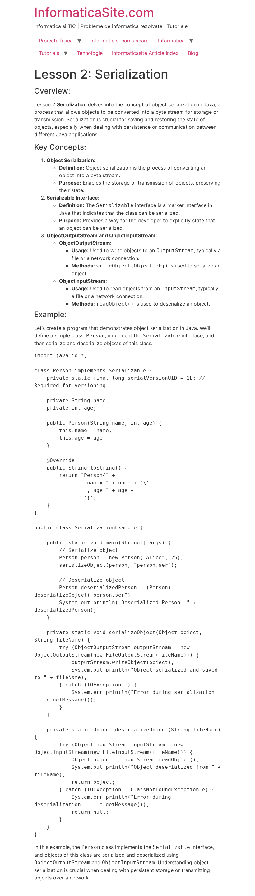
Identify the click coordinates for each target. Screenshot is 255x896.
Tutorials (49, 53)
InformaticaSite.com (94, 12)
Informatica (171, 40)
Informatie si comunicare (119, 40)
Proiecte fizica (56, 40)
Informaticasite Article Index (145, 53)
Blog (193, 53)
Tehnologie (90, 53)
